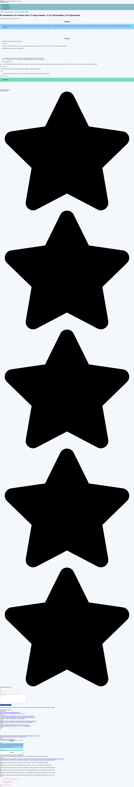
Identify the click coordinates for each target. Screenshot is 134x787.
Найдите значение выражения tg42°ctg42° (10, 712)
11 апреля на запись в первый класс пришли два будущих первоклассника (17, 717)
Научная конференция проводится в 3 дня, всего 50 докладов (14, 724)
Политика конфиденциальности (10, 778)
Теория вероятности (5, 89)
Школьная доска (7, 7)
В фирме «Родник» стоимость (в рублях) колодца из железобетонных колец (18, 721)
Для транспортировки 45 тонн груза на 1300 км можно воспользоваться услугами (19, 735)
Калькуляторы (6, 8)
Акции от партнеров (8, 781)
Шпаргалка (5, 5)
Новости (5, 9)
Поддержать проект (7, 782)
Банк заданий (6, 4)
